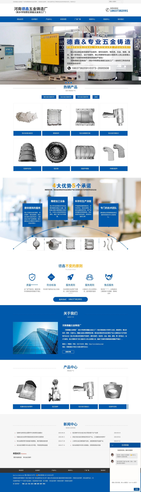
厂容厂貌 (78, 19)
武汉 (32, 484)
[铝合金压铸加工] (113, 104)
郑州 (44, 484)
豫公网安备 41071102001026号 (46, 475)
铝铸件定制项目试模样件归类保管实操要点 (41, 433)
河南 (23, 484)
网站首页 (20, 19)
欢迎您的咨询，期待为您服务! (125, 450)
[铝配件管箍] (85, 139)
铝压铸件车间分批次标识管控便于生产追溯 (96, 433)
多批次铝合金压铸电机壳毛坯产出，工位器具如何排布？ (96, 437)
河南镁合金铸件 (69, 481)
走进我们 (34, 19)
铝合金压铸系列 (66, 97)
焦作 (41, 484)
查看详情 (68, 352)
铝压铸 (56, 168)
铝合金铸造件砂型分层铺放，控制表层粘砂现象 (96, 445)
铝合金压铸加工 (113, 133)
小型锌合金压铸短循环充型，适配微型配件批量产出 (96, 441)
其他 (96, 97)
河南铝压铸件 (60, 481)
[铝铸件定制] (27, 139)
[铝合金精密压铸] (85, 104)
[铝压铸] (56, 139)
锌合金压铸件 (27, 457)
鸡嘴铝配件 (114, 168)
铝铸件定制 (27, 168)
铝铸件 (120, 406)
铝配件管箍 (85, 168)
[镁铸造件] (56, 104)
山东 (26, 484)
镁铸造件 (56, 133)
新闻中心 (106, 19)
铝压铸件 (33, 406)
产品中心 (49, 19)
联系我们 (121, 19)
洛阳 (38, 484)
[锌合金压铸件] (31, 7)
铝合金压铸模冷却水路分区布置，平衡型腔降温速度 (41, 445)
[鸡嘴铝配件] (113, 139)
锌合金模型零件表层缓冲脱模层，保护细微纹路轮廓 (41, 441)
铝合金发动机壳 (27, 133)
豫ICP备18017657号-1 (30, 475)
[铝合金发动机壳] (27, 104)
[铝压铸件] (33, 377)
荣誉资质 (63, 19)
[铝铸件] (120, 377)
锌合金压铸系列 (83, 97)
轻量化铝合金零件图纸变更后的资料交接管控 (41, 437)
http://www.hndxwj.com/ (96, 344)
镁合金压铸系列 (49, 97)
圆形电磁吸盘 (18, 457)
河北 (29, 484)
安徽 (35, 484)
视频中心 (92, 19)
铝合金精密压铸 (85, 133)
